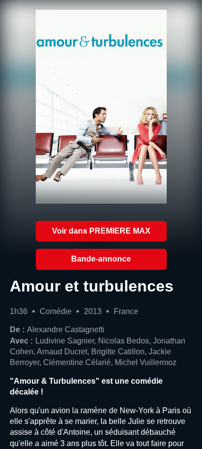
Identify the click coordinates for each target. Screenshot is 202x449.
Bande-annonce (101, 259)
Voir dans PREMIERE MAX (101, 231)
